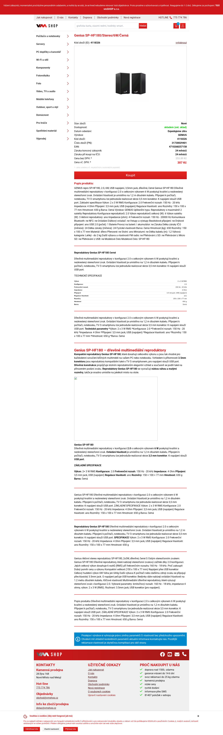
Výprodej (41, 138)
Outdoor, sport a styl (47, 107)
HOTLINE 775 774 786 (173, 17)
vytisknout (181, 42)
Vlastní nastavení (51, 729)
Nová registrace (132, 17)
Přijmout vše (70, 729)
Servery (40, 44)
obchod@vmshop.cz (47, 697)
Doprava (87, 17)
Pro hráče (41, 122)
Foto (38, 83)
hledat (143, 25)
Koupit (130, 175)
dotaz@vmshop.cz (46, 707)
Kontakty (73, 17)
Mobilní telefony (45, 99)
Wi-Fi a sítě (42, 59)
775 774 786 (43, 687)
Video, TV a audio (45, 91)
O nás (60, 17)
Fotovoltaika (43, 75)
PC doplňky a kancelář (48, 51)
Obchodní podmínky (108, 17)
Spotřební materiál (46, 130)
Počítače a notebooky (48, 36)
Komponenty (43, 67)
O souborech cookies (99, 691)
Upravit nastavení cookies (101, 695)
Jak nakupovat (44, 17)
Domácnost (42, 115)
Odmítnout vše (31, 729)
